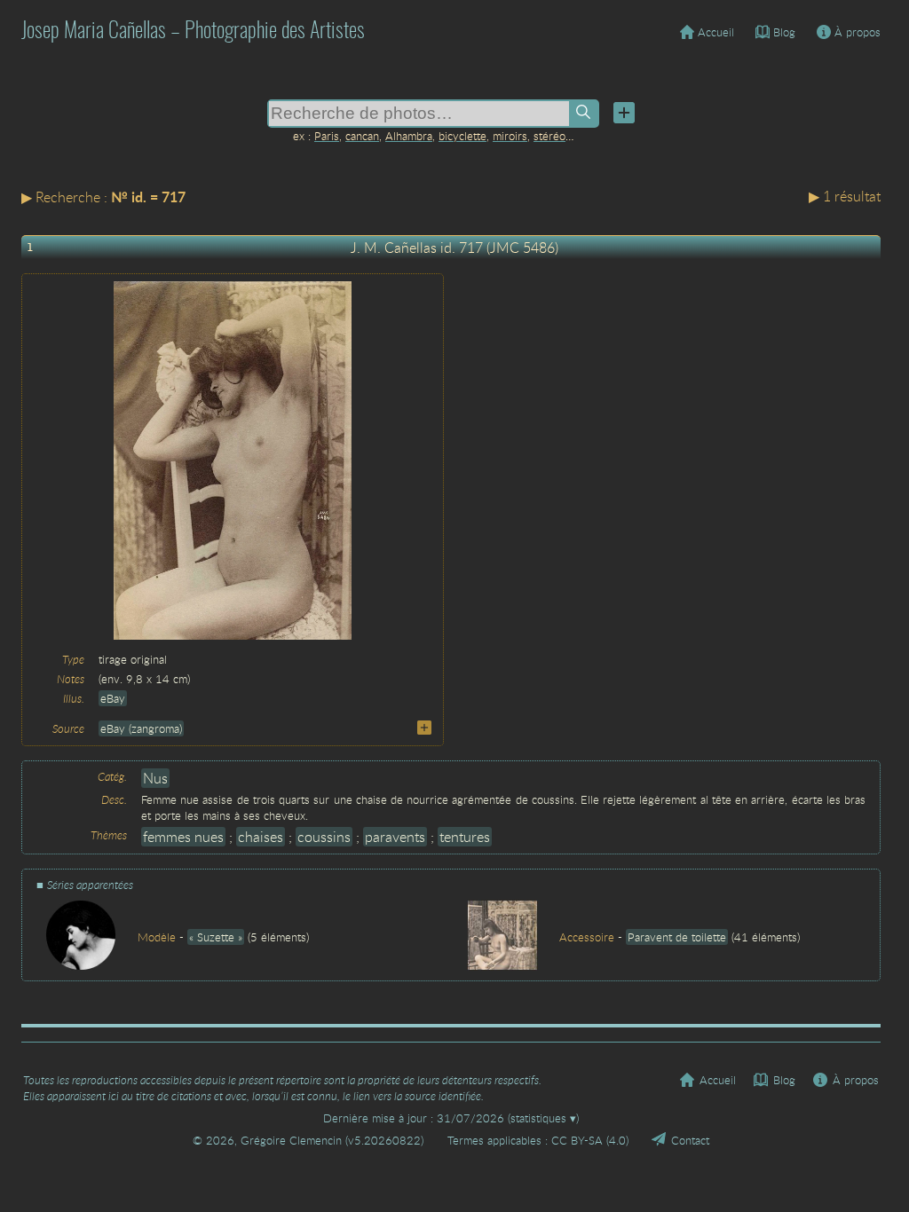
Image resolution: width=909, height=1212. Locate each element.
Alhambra (408, 136)
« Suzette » (215, 937)
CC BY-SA (577, 1140)
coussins (324, 836)
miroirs (510, 136)
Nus (155, 778)
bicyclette (462, 136)
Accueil (716, 32)
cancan (362, 136)
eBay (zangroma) (141, 728)
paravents (395, 836)
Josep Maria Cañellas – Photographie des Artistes (193, 32)
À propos (857, 32)
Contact (690, 1140)
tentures (464, 836)
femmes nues (183, 836)
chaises (260, 836)
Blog (784, 32)
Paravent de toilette (677, 937)
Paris (326, 136)
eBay (112, 698)
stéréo (549, 136)
